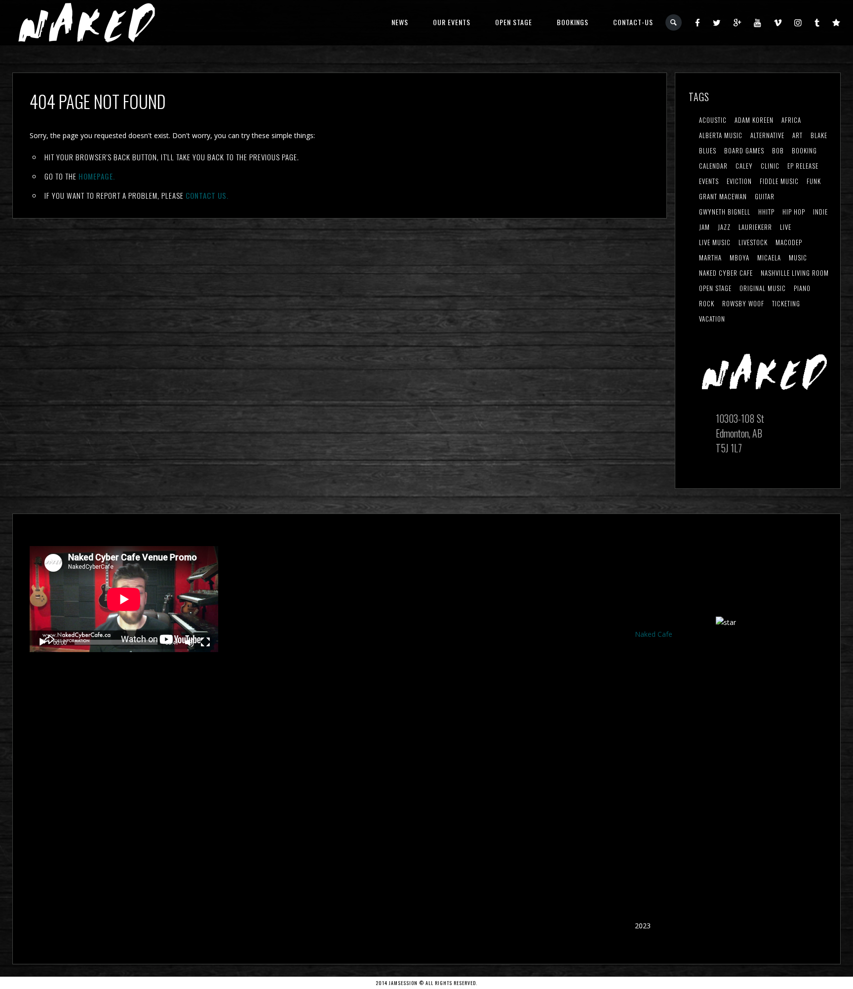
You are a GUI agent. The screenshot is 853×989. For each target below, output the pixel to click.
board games (744, 150)
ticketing (786, 303)
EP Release (802, 166)
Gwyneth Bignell (724, 212)
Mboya (739, 257)
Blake (819, 135)
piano (802, 288)
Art (797, 135)
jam (704, 227)
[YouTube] (758, 22)
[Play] (42, 642)
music (798, 257)
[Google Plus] (737, 22)
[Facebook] (697, 22)
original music (762, 288)
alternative (767, 135)
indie (820, 212)
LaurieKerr (755, 227)
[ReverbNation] (836, 22)
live (785, 227)
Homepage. (96, 176)
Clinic (770, 166)
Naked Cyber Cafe (726, 273)
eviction (739, 181)
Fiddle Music (779, 181)
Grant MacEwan (723, 196)
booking (804, 150)
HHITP (766, 212)
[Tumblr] (817, 22)
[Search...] (674, 22)
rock (706, 303)
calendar (713, 166)
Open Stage (513, 22)
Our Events (451, 22)
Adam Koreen (754, 120)
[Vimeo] (778, 22)
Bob (778, 150)
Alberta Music (720, 135)
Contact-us (633, 22)
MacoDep (788, 242)
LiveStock (753, 242)
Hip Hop (793, 212)
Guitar (765, 196)
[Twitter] (717, 22)
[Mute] (189, 642)
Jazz (724, 227)
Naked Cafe (653, 634)
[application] (124, 599)
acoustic (713, 120)
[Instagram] (798, 22)
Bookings (572, 22)
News (399, 22)
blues (707, 150)
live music (715, 242)
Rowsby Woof (743, 303)
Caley (744, 166)
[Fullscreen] (205, 642)
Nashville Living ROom (795, 273)
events (709, 181)
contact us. (207, 195)
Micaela (769, 257)
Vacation (712, 319)
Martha (710, 257)
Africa (791, 120)
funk (814, 181)
